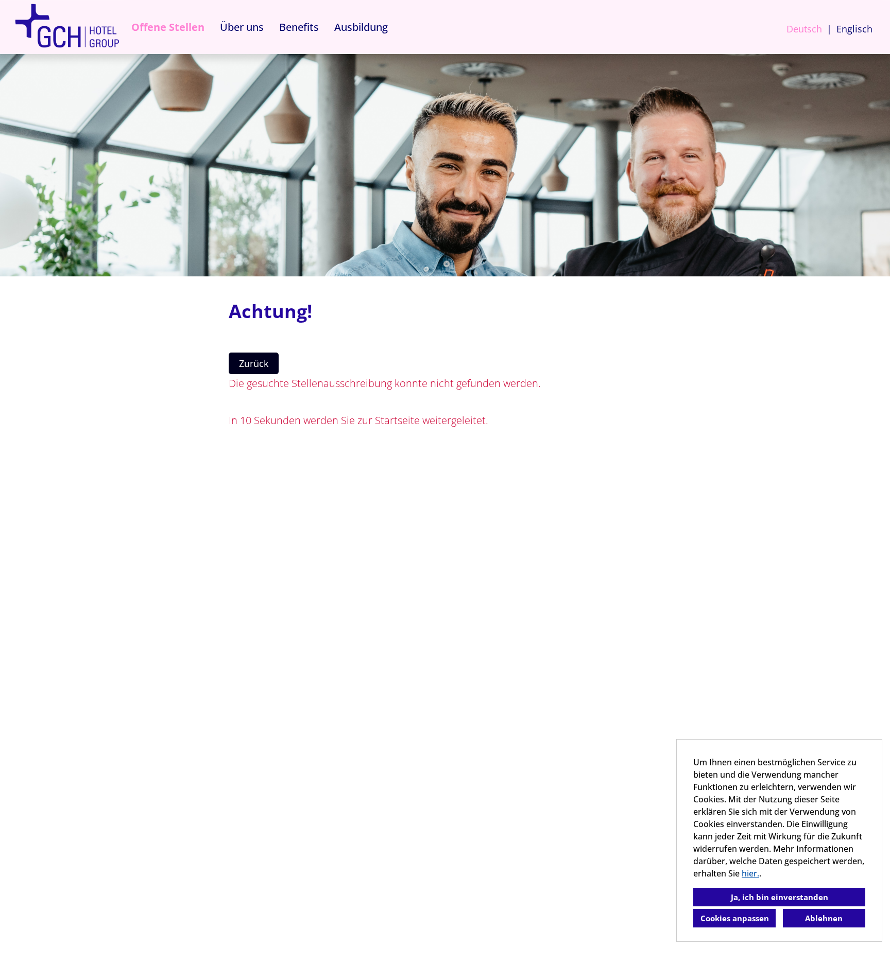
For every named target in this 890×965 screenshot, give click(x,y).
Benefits (299, 27)
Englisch (854, 29)
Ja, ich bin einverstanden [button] (779, 897)
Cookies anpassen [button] (734, 918)
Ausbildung (361, 27)
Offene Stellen (167, 27)
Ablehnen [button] (824, 918)
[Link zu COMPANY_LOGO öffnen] (67, 27)
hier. (750, 873)
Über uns (242, 27)
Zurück (253, 363)
